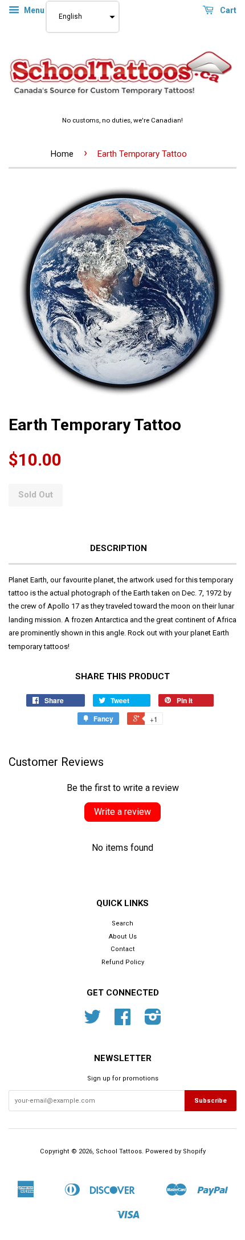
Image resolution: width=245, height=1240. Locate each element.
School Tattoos (119, 1151)
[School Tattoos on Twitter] (92, 1021)
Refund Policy (122, 962)
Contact (123, 949)
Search (122, 923)
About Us (123, 936)
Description (118, 548)
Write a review (122, 811)
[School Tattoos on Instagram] (153, 1021)
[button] (82, 16)
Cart (227, 10)
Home (62, 154)
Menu (33, 10)
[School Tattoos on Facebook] (122, 1021)
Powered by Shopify (175, 1151)
